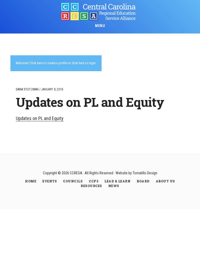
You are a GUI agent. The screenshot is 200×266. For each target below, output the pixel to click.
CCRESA (100, 11)
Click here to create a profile (48, 63)
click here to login (84, 63)
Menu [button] (100, 26)
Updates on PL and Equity (40, 118)
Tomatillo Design (145, 173)
